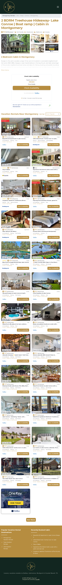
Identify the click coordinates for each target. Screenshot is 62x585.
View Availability (23, 144)
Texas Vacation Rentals (7, 543)
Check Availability (31, 88)
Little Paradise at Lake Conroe (41, 293)
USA (17, 15)
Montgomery (34, 15)
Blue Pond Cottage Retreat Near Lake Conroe (15, 262)
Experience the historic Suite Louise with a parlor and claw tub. (45, 548)
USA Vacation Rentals (7, 547)
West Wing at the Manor (9, 231)
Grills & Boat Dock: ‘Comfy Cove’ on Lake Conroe (44, 540)
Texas (21, 15)
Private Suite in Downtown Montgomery (44, 231)
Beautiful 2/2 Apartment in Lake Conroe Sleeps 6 (46, 536)
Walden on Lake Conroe (42, 141)
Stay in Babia (6, 169)
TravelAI (37, 579)
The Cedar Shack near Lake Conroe (12, 478)
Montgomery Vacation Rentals (8, 538)
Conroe (27, 15)
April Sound (9, 141)
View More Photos (8, 51)
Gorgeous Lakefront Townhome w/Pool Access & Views (46, 552)
